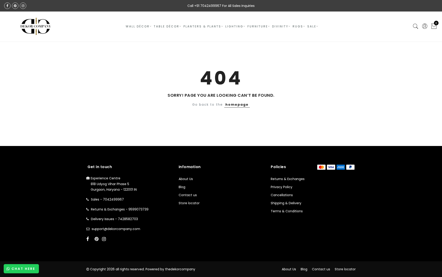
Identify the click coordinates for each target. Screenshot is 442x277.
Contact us (188, 195)
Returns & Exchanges (288, 179)
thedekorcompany (180, 269)
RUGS (298, 26)
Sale (311, 26)
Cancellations (282, 195)
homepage (237, 104)
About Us (186, 179)
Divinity (280, 26)
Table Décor (166, 26)
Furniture (257, 26)
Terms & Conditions (287, 211)
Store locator (189, 203)
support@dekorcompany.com (116, 229)
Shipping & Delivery (286, 203)
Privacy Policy (281, 187)
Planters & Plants (202, 26)
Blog (182, 187)
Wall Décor (138, 26)
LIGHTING (234, 26)
